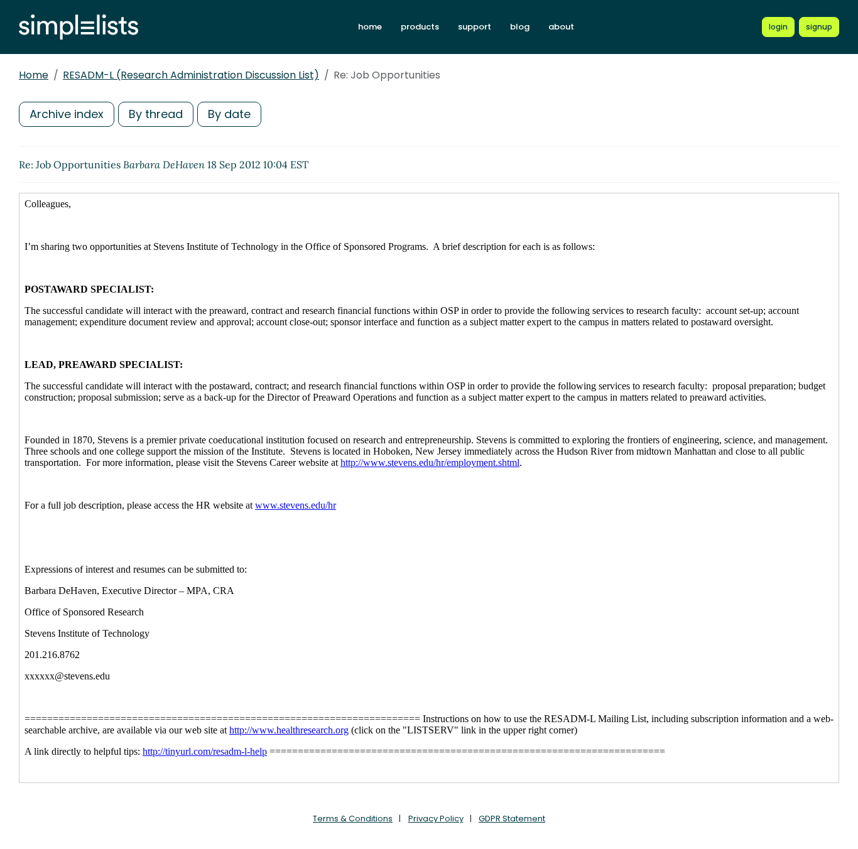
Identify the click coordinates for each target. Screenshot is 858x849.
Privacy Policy (436, 819)
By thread (156, 114)
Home (33, 75)
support (474, 27)
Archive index (67, 114)
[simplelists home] (78, 27)
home (370, 27)
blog (519, 27)
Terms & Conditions (353, 819)
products (420, 27)
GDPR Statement (512, 819)
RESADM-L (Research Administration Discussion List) (191, 75)
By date (229, 114)
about (561, 27)
